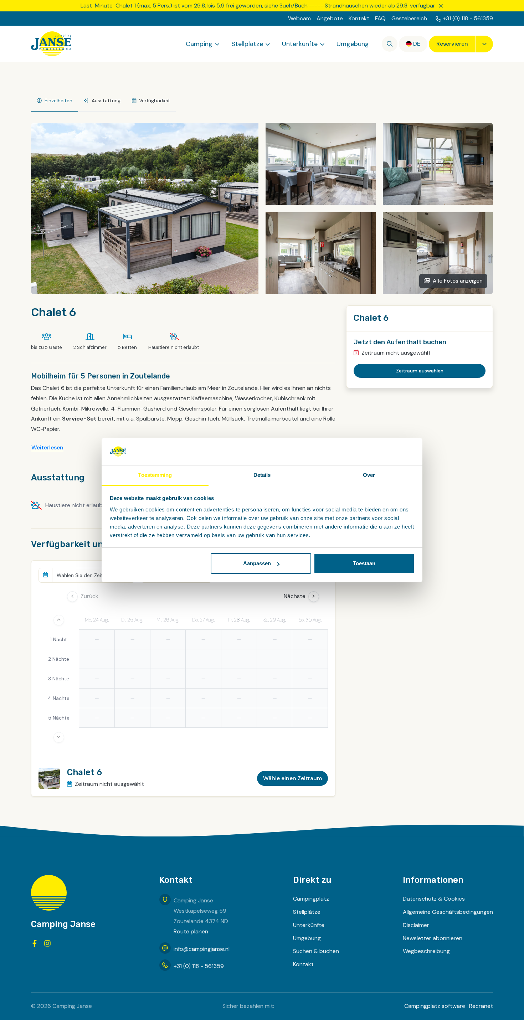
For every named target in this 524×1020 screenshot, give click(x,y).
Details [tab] (262, 475)
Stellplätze (247, 44)
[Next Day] (313, 596)
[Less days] (58, 620)
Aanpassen (257, 563)
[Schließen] (441, 6)
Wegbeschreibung (426, 951)
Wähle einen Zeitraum (292, 778)
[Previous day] (72, 596)
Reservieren (452, 43)
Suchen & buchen (316, 951)
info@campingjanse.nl (202, 949)
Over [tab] (369, 475)
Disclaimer (416, 925)
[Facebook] (34, 943)
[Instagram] (47, 943)
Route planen (191, 931)
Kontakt (359, 18)
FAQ (380, 18)
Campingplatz (311, 898)
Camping (199, 44)
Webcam (299, 18)
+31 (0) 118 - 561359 (468, 18)
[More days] (58, 737)
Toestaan (364, 563)
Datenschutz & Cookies (434, 898)
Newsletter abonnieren (432, 938)
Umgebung (353, 44)
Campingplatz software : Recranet (448, 1006)
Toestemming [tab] (155, 475)
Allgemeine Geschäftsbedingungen (448, 912)
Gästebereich (409, 18)
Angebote (330, 18)
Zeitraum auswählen (419, 370)
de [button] (416, 43)
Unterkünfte (300, 44)
